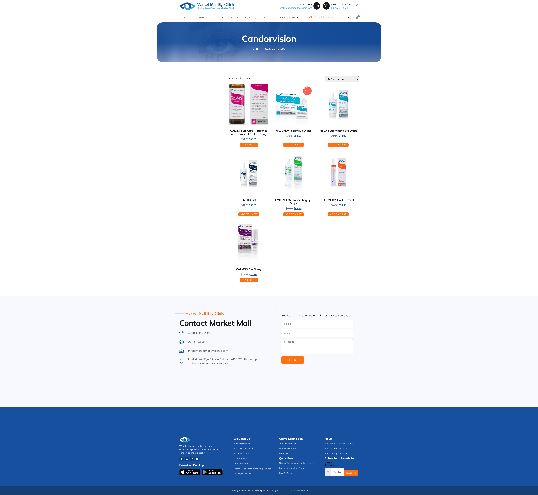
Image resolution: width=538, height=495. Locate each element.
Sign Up (351, 473)
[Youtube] (197, 459)
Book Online (288, 17)
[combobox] (325, 17)
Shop (258, 17)
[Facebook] (181, 459)
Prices (185, 17)
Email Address (330, 463)
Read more (249, 145)
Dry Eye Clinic (218, 17)
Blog (272, 17)
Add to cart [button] (293, 145)
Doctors (199, 17)
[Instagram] (192, 459)
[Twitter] (187, 459)
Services (242, 17)
